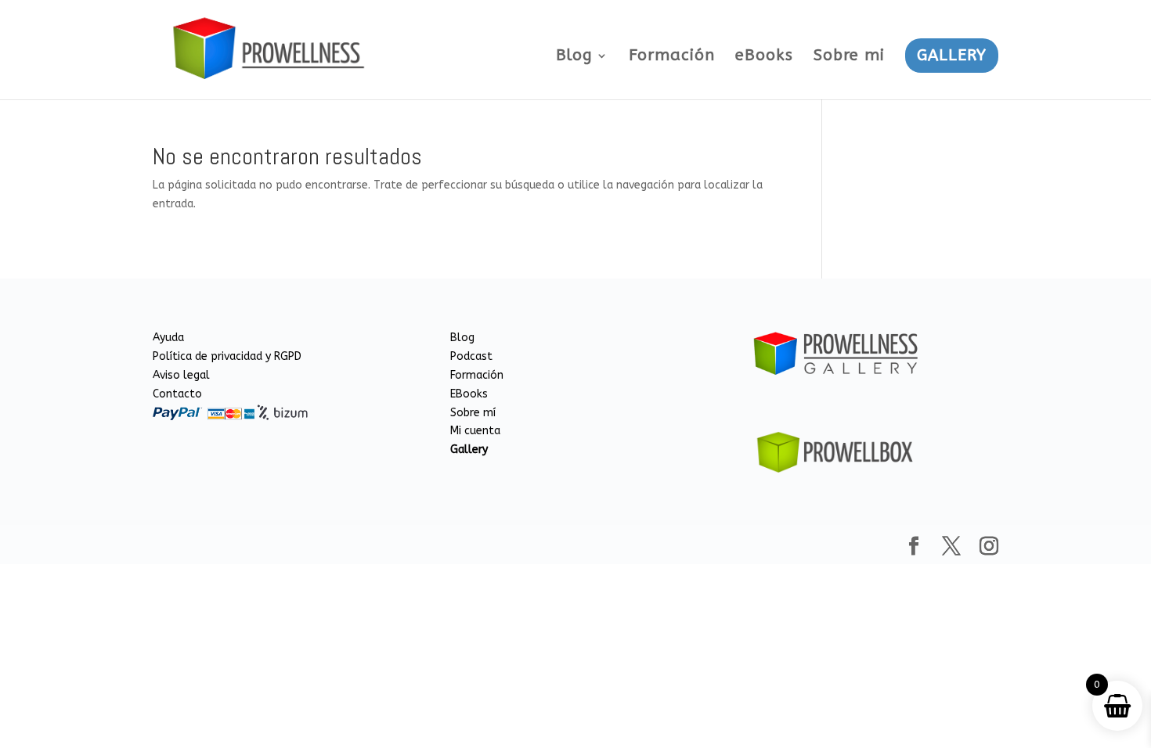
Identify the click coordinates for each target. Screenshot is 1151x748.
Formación (672, 57)
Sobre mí (473, 412)
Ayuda (168, 337)
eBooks (764, 57)
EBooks (469, 394)
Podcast (471, 356)
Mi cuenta (475, 430)
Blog (574, 57)
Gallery (469, 449)
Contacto (177, 394)
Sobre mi (849, 57)
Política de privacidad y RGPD (227, 356)
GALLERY (952, 55)
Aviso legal (181, 375)
